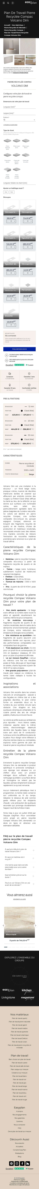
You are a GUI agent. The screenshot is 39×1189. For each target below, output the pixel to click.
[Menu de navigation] (3, 3)
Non (12, 192)
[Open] (34, 119)
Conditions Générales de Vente (19, 1183)
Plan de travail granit (19, 1025)
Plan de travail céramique (19, 1035)
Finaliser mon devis (19, 349)
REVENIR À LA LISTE (19, 899)
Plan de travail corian (19, 1042)
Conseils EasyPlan (19, 1150)
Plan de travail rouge (19, 1100)
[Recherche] (7, 3)
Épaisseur (6, 117)
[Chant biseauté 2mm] (7, 140)
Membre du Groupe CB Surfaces (19, 1185)
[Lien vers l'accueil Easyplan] (31, 2)
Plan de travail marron (19, 1090)
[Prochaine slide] (36, 925)
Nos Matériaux (17, 25)
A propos (19, 1111)
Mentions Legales (19, 1180)
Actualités (19, 1147)
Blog (19, 1157)
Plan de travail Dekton (20, 1038)
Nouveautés (19, 1143)
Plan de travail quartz (19, 1018)
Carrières (19, 1121)
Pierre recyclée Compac (13, 30)
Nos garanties (20, 1118)
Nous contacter (19, 1125)
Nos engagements (19, 1115)
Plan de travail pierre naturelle (19, 1022)
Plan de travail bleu (19, 1093)
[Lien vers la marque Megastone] (8, 998)
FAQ (19, 1128)
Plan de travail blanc (19, 1076)
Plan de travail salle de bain (19, 1066)
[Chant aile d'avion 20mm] (16, 155)
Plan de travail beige (19, 1086)
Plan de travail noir (19, 1079)
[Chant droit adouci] (7, 155)
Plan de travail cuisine (19, 1063)
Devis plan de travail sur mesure (19, 1131)
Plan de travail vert (19, 1096)
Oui (6, 192)
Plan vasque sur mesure (19, 1069)
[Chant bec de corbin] (26, 155)
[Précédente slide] (3, 925)
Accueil (7, 25)
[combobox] (18, 119)
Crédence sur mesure (19, 1073)
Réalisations (19, 1153)
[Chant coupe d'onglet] (7, 169)
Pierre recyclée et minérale (15, 28)
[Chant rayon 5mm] (16, 140)
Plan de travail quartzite (19, 1032)
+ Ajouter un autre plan (10, 124)
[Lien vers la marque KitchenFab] (28, 992)
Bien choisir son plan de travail (19, 1059)
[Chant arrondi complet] (16, 169)
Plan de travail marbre (19, 1028)
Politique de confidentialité (19, 1181)
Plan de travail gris (19, 1083)
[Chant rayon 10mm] (26, 140)
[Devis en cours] (12, 2)
